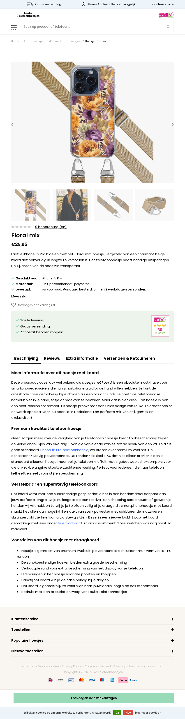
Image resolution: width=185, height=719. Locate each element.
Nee (128, 712)
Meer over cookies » (148, 712)
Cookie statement (98, 666)
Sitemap (120, 666)
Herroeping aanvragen (146, 666)
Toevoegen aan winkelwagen (94, 698)
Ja (117, 712)
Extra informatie (82, 358)
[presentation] (12, 124)
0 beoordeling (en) (51, 227)
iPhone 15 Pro (52, 278)
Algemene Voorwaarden (40, 666)
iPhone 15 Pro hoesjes (65, 41)
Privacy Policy (72, 666)
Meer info (18, 296)
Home (15, 41)
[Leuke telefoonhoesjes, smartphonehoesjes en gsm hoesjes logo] (28, 14)
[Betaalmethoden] (50, 680)
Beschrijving (26, 358)
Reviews (52, 358)
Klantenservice (163, 4)
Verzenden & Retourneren (129, 358)
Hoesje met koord (98, 41)
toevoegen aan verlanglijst (36, 305)
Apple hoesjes (34, 41)
